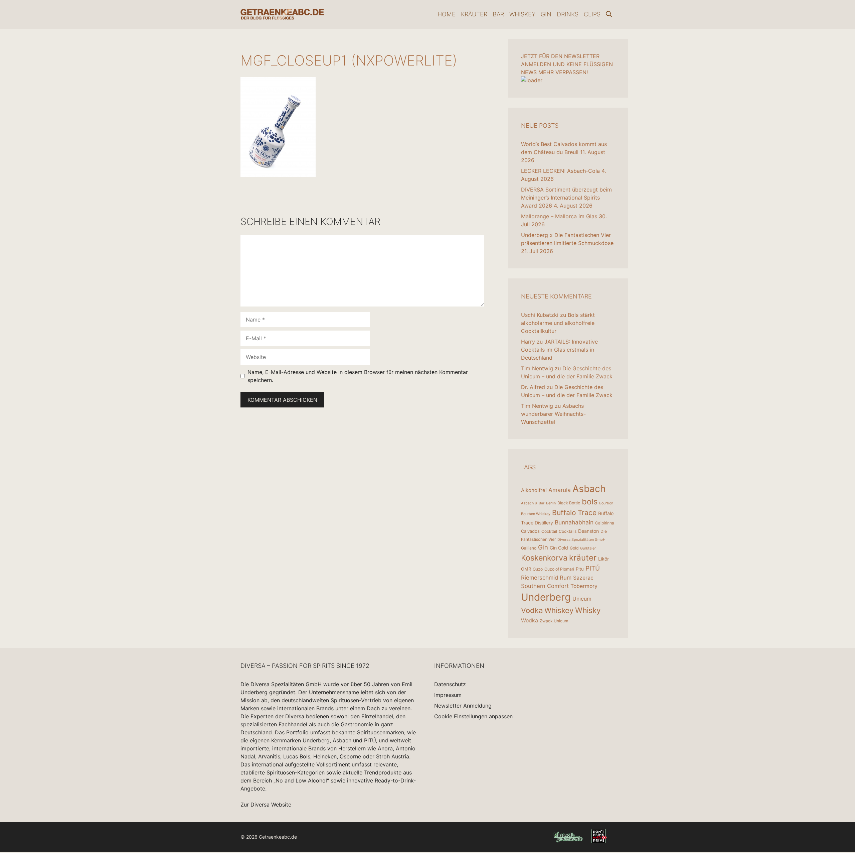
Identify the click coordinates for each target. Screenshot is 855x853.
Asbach (589, 488)
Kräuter (474, 14)
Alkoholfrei (534, 490)
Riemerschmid (539, 577)
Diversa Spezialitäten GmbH (581, 539)
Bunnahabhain (574, 522)
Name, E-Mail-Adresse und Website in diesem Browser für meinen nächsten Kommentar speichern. (357, 376)
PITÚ (592, 568)
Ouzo (538, 569)
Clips (592, 14)
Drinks (567, 14)
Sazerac (583, 578)
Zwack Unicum (554, 620)
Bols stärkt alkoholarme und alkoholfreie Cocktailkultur (558, 323)
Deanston (588, 531)
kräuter (582, 558)
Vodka (532, 610)
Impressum (448, 695)
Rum (565, 577)
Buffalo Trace (574, 512)
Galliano (528, 548)
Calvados (530, 531)
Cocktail (549, 531)
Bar (498, 14)
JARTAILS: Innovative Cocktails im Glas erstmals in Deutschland (559, 349)
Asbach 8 (529, 503)
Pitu (580, 569)
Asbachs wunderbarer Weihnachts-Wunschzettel (553, 413)
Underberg (546, 597)
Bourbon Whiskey (535, 514)
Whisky (588, 610)
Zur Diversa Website (265, 804)
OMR (526, 569)
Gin (546, 14)
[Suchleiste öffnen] (609, 14)
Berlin (551, 503)
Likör (603, 559)
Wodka (529, 620)
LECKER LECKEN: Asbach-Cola (560, 170)
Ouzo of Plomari (559, 569)
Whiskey (522, 14)
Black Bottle (568, 502)
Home (447, 14)
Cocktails (567, 531)
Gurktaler (588, 548)
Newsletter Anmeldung (463, 705)
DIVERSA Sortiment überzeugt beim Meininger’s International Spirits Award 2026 (566, 197)
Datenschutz (450, 684)
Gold (574, 548)
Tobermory (583, 586)
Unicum (581, 599)
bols (589, 501)
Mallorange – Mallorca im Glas (559, 216)
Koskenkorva (544, 558)
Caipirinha (604, 522)
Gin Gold (559, 548)
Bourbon (606, 503)
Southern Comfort (545, 586)
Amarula (559, 489)
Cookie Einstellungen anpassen (473, 716)
